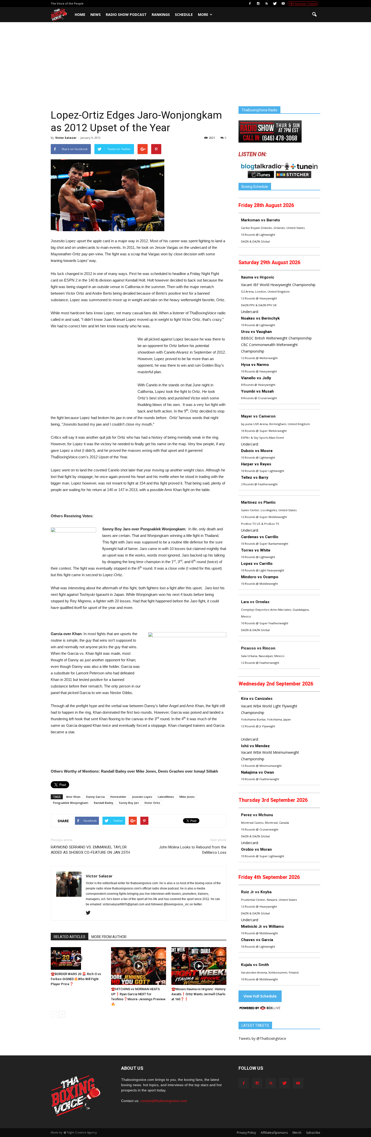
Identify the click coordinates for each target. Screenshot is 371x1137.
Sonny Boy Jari (129, 803)
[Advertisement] (185, 68)
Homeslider (118, 797)
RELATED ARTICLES (69, 937)
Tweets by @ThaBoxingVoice (262, 1038)
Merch (297, 1132)
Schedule (184, 14)
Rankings (161, 14)
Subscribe (313, 1132)
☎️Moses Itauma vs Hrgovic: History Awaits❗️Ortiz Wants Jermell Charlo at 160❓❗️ (198, 994)
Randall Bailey (103, 803)
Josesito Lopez (142, 797)
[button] (314, 15)
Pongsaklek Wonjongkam (70, 803)
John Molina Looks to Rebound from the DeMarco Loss (192, 850)
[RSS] (266, 4)
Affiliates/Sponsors (274, 1132)
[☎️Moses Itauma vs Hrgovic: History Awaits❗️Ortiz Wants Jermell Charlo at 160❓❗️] (198, 966)
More (203, 14)
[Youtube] (283, 4)
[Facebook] (250, 4)
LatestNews (166, 797)
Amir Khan (73, 797)
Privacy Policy (246, 1132)
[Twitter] (275, 4)
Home (80, 14)
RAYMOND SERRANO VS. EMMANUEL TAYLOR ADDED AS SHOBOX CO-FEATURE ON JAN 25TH (90, 850)
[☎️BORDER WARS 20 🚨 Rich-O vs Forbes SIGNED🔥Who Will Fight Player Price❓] (78, 958)
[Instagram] (258, 4)
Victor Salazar (65, 138)
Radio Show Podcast (126, 14)
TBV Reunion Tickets (303, 4)
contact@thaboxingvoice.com (163, 1101)
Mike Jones (187, 797)
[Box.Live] (259, 1008)
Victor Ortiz (152, 803)
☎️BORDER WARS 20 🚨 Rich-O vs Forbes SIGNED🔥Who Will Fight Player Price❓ (76, 979)
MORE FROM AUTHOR (108, 937)
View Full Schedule (260, 996)
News (95, 14)
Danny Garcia (95, 797)
